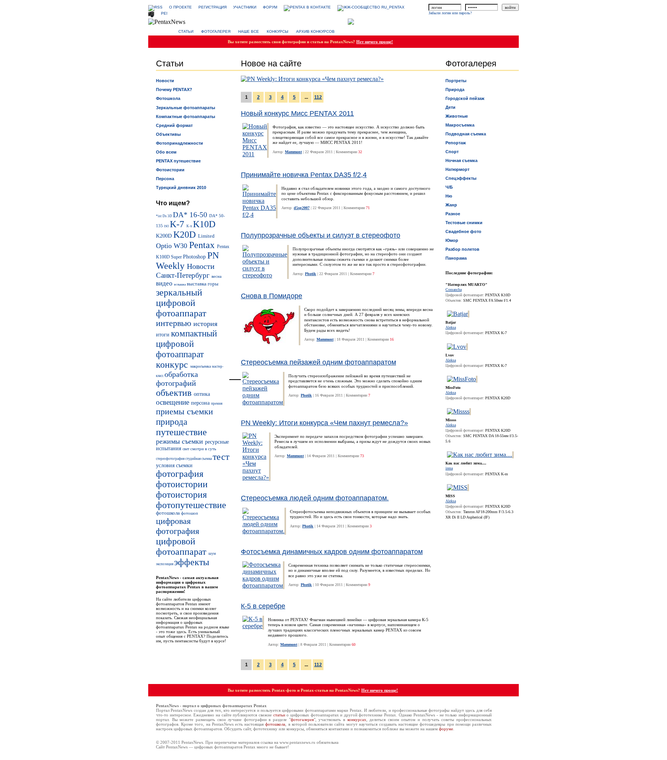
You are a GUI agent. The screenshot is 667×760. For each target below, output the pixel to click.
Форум (270, 7)
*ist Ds (162, 216)
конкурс (173, 365)
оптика (202, 394)
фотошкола (168, 513)
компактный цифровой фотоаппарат (186, 343)
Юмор (451, 240)
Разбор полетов (462, 249)
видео (165, 283)
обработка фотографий (177, 378)
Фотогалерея (215, 31)
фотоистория (181, 495)
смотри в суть (203, 448)
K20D (185, 235)
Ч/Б (449, 187)
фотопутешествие (191, 505)
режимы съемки (180, 441)
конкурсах (356, 719)
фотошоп (189, 513)
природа (171, 422)
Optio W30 (172, 246)
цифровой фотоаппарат (182, 546)
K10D (204, 224)
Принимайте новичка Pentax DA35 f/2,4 (304, 175)
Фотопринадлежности (179, 143)
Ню (448, 196)
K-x (189, 226)
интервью (174, 323)
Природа (454, 89)
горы (213, 284)
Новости (165, 80)
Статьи (185, 31)
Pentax (203, 245)
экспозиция (165, 564)
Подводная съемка (465, 134)
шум (212, 553)
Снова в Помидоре (271, 296)
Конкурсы (277, 31)
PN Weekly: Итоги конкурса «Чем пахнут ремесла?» (324, 423)
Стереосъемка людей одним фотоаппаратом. (315, 498)
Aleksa (450, 327)
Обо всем (166, 152)
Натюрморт (457, 169)
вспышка (180, 284)
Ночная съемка (461, 160)
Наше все (248, 31)
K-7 (178, 224)
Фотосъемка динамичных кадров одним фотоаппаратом (332, 552)
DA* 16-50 (191, 215)
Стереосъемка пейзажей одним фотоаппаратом (318, 362)
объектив (175, 393)
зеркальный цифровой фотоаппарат (181, 302)
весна (217, 276)
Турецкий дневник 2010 (181, 187)
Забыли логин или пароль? (450, 13)
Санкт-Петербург (184, 275)
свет (186, 449)
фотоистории (182, 484)
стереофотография (170, 459)
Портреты (455, 80)
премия (216, 403)
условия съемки (174, 465)
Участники (244, 7)
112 (318, 97)
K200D (164, 236)
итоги (163, 334)
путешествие (181, 432)
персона (201, 403)
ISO (167, 226)
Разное (452, 213)
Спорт (452, 151)
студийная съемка (199, 459)
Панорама (456, 258)
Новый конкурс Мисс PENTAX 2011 (297, 113)
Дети (450, 107)
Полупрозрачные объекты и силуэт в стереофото (320, 235)
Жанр (451, 205)
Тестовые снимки (463, 222)
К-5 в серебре (263, 606)
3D (170, 216)
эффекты (191, 562)
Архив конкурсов (315, 31)
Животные (456, 116)
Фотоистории (170, 169)
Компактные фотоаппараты (185, 116)
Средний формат (174, 125)
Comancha (453, 289)
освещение (173, 402)
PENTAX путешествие (178, 161)
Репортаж (455, 142)
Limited (206, 236)
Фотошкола (168, 98)
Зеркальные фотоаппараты (185, 107)
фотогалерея (302, 719)
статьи (279, 715)
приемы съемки (184, 411)
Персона (165, 178)
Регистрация (212, 7)
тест (221, 457)
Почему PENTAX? (174, 89)
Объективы (168, 134)
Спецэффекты (460, 178)
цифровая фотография (177, 526)
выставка (197, 284)
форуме (446, 728)
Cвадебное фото (463, 231)
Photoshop (195, 256)
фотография (179, 474)
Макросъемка (459, 125)
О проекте (180, 7)
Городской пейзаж (464, 98)
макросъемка (201, 366)
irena (449, 468)
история (205, 324)
